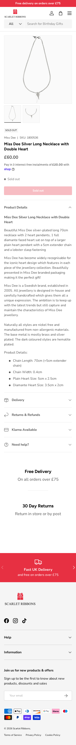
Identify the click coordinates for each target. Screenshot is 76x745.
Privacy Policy (33, 735)
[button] (60, 13)
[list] (38, 70)
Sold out (38, 191)
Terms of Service (13, 735)
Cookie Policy (52, 735)
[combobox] (38, 23)
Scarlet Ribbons (21, 728)
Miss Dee (10, 138)
